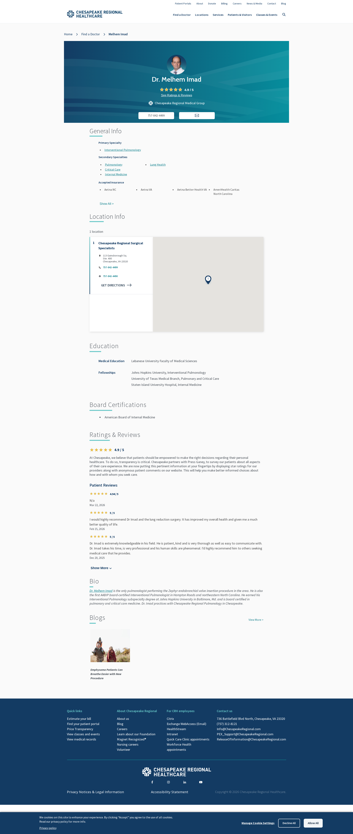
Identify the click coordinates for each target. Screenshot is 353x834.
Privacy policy (47, 828)
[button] (208, 280)
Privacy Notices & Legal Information (95, 792)
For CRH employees (181, 711)
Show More (99, 568)
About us (123, 719)
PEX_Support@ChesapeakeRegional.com (245, 734)
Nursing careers (127, 744)
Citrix (170, 719)
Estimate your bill (79, 719)
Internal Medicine (116, 174)
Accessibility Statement (169, 792)
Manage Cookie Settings (258, 823)
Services (218, 15)
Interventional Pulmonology (122, 150)
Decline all (289, 823)
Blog (120, 724)
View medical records (81, 739)
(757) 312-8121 (227, 724)
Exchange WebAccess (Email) (186, 724)
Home (68, 34)
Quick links (74, 711)
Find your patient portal (83, 724)
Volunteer (123, 749)
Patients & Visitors (240, 15)
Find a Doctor (182, 15)
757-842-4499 (110, 267)
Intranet (172, 734)
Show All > (107, 203)
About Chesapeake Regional (137, 711)
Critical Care (112, 169)
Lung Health (158, 164)
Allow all (313, 823)
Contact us (224, 711)
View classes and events (83, 734)
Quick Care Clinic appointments (188, 739)
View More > (256, 620)
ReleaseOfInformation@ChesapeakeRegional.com (251, 739)
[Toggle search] (283, 15)
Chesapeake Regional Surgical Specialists (120, 245)
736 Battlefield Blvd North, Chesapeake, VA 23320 (251, 719)
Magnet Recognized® (131, 739)
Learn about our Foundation (136, 734)
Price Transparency (80, 729)
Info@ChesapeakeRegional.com (239, 729)
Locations (201, 15)
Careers (122, 729)
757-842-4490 (110, 276)
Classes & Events (266, 15)
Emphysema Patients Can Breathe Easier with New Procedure (106, 674)
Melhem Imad (118, 34)
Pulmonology (113, 164)
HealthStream (176, 729)
